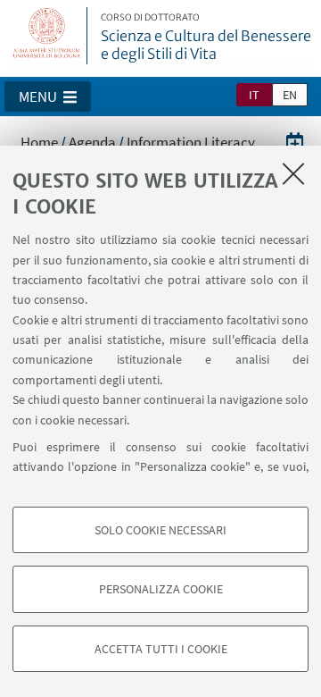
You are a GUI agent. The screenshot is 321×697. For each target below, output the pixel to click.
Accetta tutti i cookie (161, 649)
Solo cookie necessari (160, 530)
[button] (47, 96)
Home (39, 142)
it (254, 95)
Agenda (92, 142)
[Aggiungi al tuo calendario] (295, 141)
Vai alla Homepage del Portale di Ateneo (47, 35)
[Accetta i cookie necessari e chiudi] (293, 173)
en (290, 95)
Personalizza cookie (161, 589)
